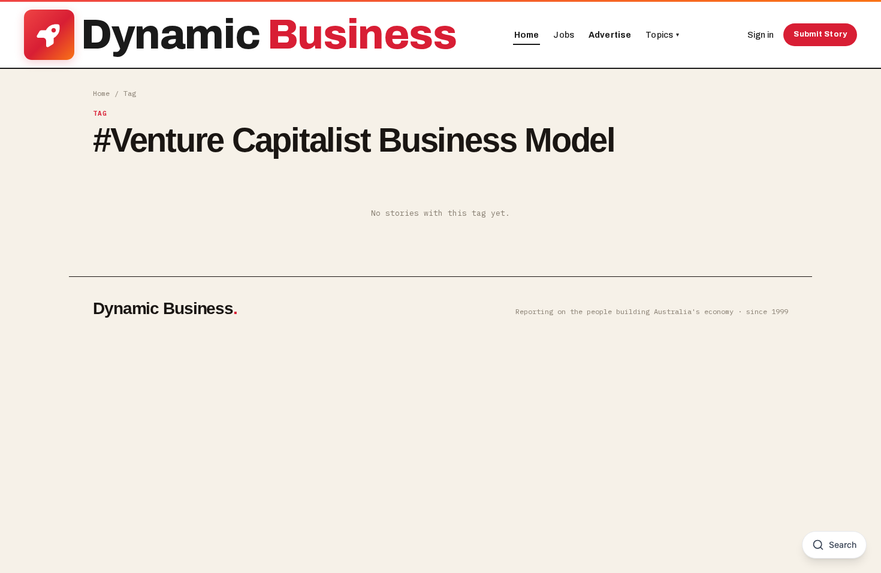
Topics (662, 35)
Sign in (760, 35)
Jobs (563, 35)
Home (526, 35)
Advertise (610, 35)
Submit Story (820, 34)
